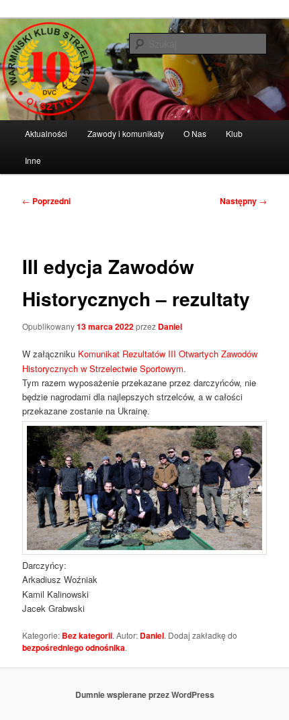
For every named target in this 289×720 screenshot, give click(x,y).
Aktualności (46, 133)
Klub (234, 133)
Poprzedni (46, 201)
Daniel (170, 326)
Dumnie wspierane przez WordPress (144, 694)
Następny (243, 201)
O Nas (194, 133)
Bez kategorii (87, 635)
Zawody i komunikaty (125, 133)
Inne (33, 160)
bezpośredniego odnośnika (73, 647)
